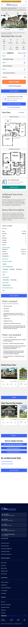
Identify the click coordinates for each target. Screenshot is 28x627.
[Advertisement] (14, 488)
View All (13, 435)
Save (6, 13)
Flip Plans (22, 112)
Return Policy (4, 568)
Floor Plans (7, 29)
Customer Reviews (5, 607)
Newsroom (3, 610)
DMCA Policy (18, 620)
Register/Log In (4, 571)
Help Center (4, 562)
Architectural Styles (5, 551)
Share (25, 13)
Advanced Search (5, 543)
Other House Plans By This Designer (13, 444)
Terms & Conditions (3, 620)
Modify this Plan (14, 187)
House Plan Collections (6, 554)
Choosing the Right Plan (6, 548)
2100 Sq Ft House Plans (13, 448)
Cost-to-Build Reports (6, 587)
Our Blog (3, 612)
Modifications (4, 585)
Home (2, 8)
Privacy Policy (11, 620)
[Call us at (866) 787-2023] (26, 1)
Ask (17, 13)
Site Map (24, 620)
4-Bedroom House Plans (13, 452)
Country (4, 264)
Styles (5, 8)
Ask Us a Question (14, 91)
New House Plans (5, 545)
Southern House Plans (7, 463)
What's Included (4, 582)
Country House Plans (12, 8)
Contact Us (3, 565)
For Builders (3, 593)
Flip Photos (21, 29)
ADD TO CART (14, 82)
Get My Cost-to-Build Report (14, 103)
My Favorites (4, 573)
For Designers (4, 590)
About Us (3, 601)
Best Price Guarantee (6, 604)
